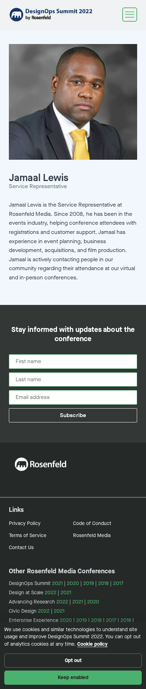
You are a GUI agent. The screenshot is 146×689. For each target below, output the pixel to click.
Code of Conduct (92, 523)
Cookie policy (92, 644)
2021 (57, 583)
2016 (125, 620)
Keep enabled (73, 677)
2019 (88, 583)
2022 (50, 592)
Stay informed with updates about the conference (73, 334)
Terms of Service (27, 535)
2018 (103, 583)
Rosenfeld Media (92, 535)
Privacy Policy (24, 523)
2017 (118, 583)
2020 (73, 583)
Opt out (73, 660)
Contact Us (21, 547)
